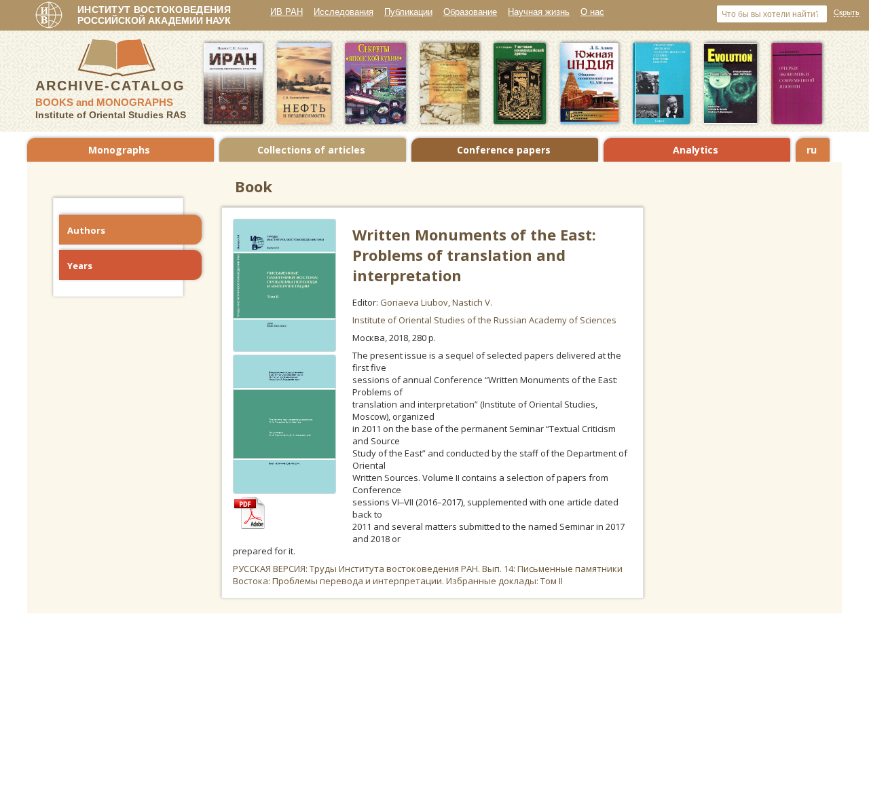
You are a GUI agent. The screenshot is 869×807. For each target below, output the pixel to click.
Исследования (343, 12)
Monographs (119, 149)
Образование (470, 12)
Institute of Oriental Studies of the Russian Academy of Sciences (484, 320)
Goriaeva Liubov (414, 302)
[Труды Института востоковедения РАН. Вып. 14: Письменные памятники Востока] (256, 526)
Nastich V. (472, 302)
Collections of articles (311, 149)
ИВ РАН (286, 12)
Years (79, 265)
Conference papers (504, 149)
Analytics (695, 149)
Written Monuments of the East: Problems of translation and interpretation (474, 254)
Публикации (408, 12)
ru (812, 149)
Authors (86, 230)
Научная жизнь (539, 12)
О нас (592, 12)
